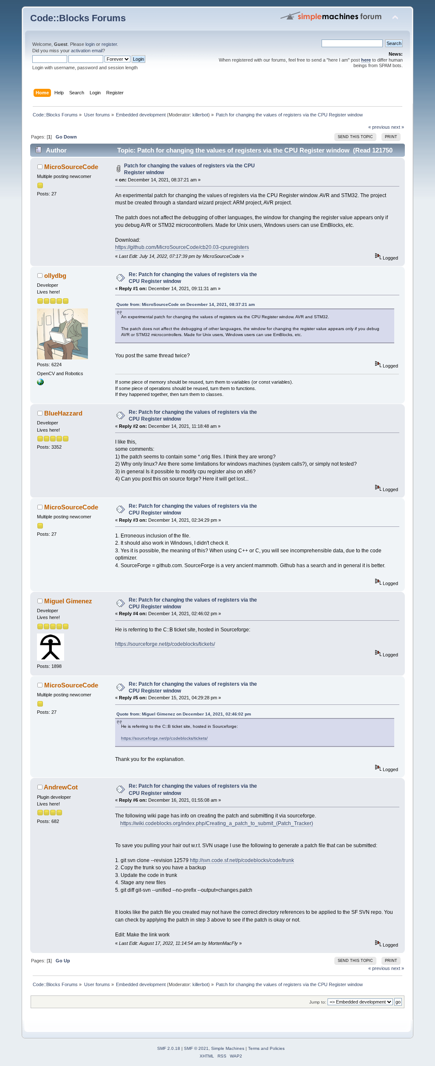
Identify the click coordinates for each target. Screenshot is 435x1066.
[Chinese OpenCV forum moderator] (40, 383)
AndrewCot (61, 787)
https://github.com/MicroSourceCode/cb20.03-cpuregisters (182, 247)
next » (397, 127)
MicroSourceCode (71, 166)
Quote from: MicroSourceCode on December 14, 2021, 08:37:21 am (185, 304)
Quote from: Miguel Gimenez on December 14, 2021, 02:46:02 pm (183, 714)
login (90, 44)
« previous (379, 127)
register (109, 44)
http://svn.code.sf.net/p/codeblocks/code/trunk (242, 860)
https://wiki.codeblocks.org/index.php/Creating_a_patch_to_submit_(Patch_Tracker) (216, 823)
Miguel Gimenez (68, 601)
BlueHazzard (63, 413)
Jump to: (317, 1002)
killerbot (200, 114)
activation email (86, 50)
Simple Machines (227, 1048)
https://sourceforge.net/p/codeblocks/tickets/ (165, 644)
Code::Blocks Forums (78, 18)
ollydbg (55, 275)
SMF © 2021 (196, 1048)
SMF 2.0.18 (168, 1048)
